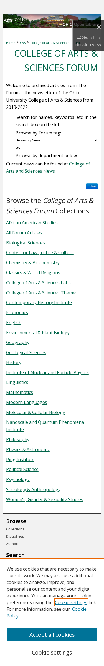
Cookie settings (71, 602)
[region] (52, 612)
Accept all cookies (52, 634)
